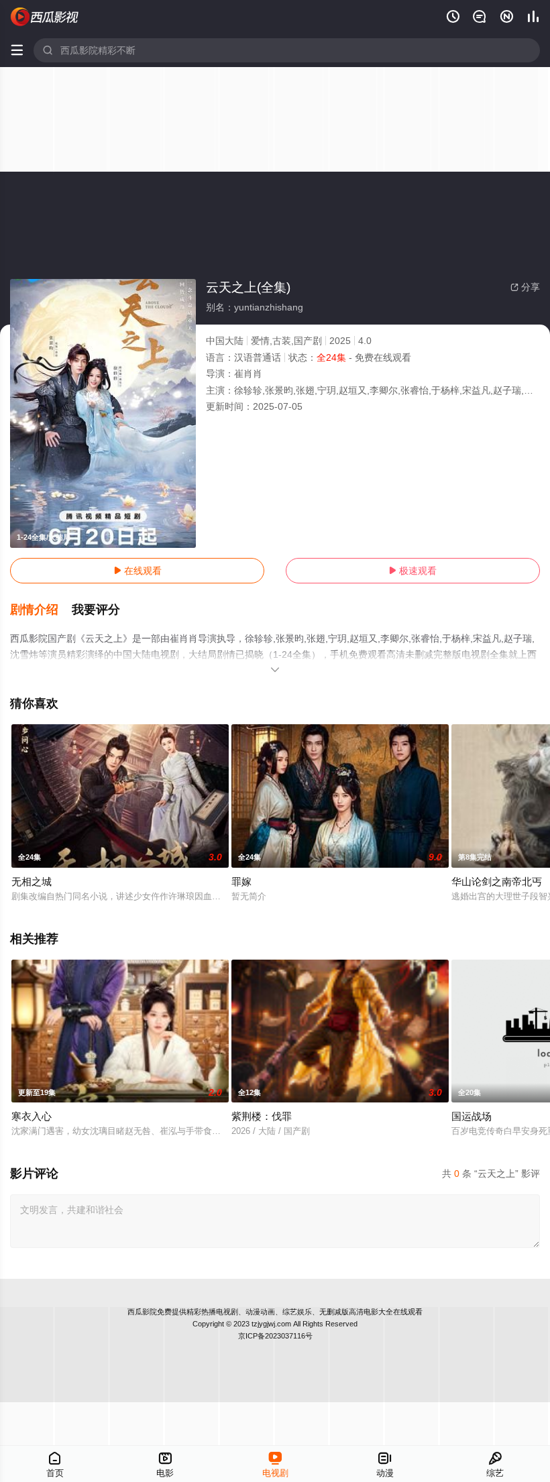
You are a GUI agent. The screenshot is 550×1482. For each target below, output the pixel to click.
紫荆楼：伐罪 (261, 1116)
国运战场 (471, 1116)
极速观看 (412, 570)
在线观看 (137, 570)
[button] (41, 610)
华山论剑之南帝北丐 (496, 881)
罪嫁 (241, 881)
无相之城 (31, 881)
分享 (525, 287)
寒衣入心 (31, 1116)
